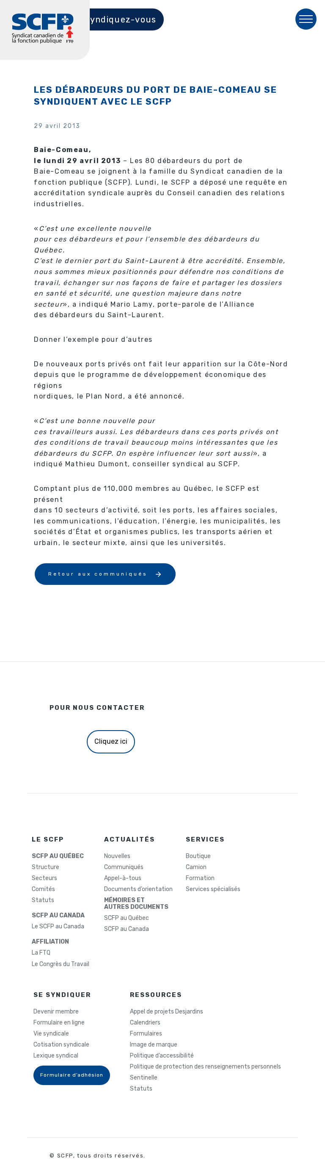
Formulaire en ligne (59, 1022)
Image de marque (153, 1044)
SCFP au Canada (126, 929)
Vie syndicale (51, 1033)
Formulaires (146, 1033)
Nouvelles (117, 856)
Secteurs (44, 878)
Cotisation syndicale (61, 1044)
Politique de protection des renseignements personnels (205, 1066)
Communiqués (123, 867)
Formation (200, 878)
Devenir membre (56, 1011)
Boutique (198, 856)
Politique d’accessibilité (162, 1055)
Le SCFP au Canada (58, 926)
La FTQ (41, 953)
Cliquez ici (110, 741)
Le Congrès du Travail (60, 964)
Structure (45, 867)
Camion (196, 867)
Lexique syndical (55, 1055)
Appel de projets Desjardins (166, 1011)
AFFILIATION (50, 942)
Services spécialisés (213, 889)
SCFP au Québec (126, 918)
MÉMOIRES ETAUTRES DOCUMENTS (136, 904)
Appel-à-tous (122, 878)
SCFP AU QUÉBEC (58, 856)
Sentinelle (143, 1077)
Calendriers (145, 1022)
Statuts (43, 900)
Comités (43, 889)
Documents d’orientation (138, 889)
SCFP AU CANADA (58, 915)
